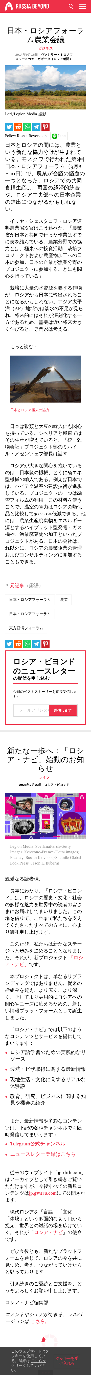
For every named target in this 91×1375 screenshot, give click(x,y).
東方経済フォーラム (26, 628)
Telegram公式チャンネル (37, 1144)
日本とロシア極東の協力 (29, 410)
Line (62, 136)
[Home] (9, 6)
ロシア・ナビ (48, 1232)
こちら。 (40, 1321)
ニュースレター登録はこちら (43, 1154)
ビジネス (45, 48)
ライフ (44, 777)
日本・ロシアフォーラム (30, 599)
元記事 (17, 586)
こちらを (38, 1361)
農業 (64, 599)
